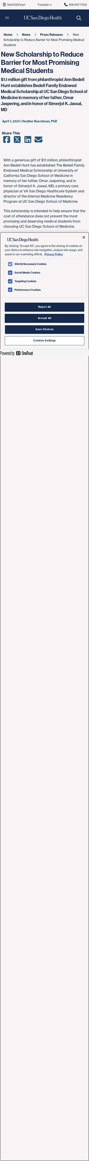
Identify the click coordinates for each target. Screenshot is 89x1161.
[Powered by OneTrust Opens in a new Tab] (16, 353)
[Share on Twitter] (17, 141)
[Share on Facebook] (6, 141)
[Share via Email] (38, 141)
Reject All (44, 306)
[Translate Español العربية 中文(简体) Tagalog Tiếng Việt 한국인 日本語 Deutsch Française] (44, 4)
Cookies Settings (44, 340)
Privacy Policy (53, 254)
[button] (7, 18)
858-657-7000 (78, 4)
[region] (44, 696)
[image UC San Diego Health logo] (43, 18)
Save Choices (44, 329)
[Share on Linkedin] (28, 141)
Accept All (44, 318)
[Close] (84, 237)
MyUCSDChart (16, 4)
